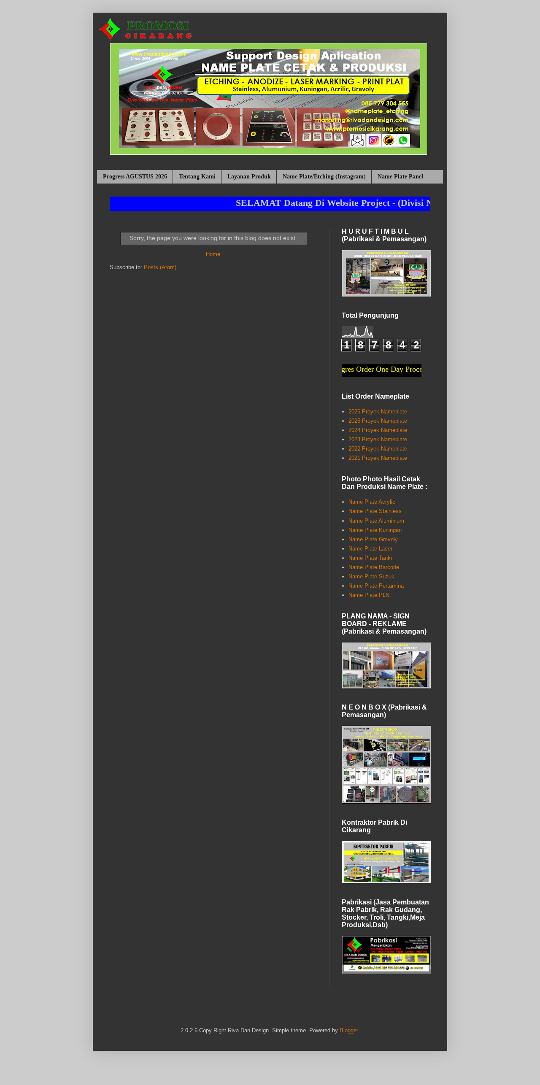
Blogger (349, 1030)
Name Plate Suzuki (372, 576)
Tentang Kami (197, 176)
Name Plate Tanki (370, 558)
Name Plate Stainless (375, 511)
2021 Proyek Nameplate (377, 458)
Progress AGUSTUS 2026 (135, 176)
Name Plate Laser (370, 548)
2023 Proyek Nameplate (377, 439)
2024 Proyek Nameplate (377, 430)
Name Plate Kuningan (375, 530)
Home (213, 254)
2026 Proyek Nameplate (377, 411)
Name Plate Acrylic (371, 502)
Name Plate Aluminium (376, 521)
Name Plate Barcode (373, 567)
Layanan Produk (249, 176)
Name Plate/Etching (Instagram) (324, 176)
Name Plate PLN (368, 595)
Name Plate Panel (400, 176)
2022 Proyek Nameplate (377, 448)
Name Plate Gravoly (373, 539)
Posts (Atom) (160, 267)
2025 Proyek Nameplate (377, 421)
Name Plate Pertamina (376, 586)
